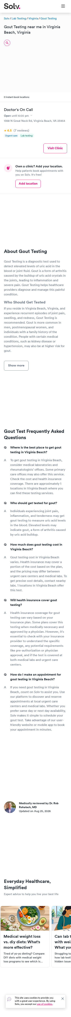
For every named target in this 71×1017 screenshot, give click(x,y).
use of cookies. (45, 1004)
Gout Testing (48, 18)
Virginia (33, 18)
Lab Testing (19, 18)
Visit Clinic (55, 148)
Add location (28, 183)
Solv (6, 18)
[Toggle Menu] (61, 6)
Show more (16, 365)
